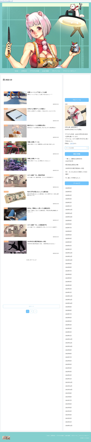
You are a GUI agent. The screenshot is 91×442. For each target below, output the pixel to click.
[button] (87, 148)
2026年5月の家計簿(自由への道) (74, 168)
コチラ (72, 143)
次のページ (31, 306)
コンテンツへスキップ (6, 1)
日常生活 (53, 435)
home (48, 435)
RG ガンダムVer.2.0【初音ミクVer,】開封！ (76, 173)
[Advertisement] (31, 85)
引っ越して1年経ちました (72, 178)
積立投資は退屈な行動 (71, 164)
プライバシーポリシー (84, 435)
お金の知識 (67, 435)
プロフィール (74, 435)
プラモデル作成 (59, 435)
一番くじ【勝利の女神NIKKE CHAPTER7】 (74, 160)
